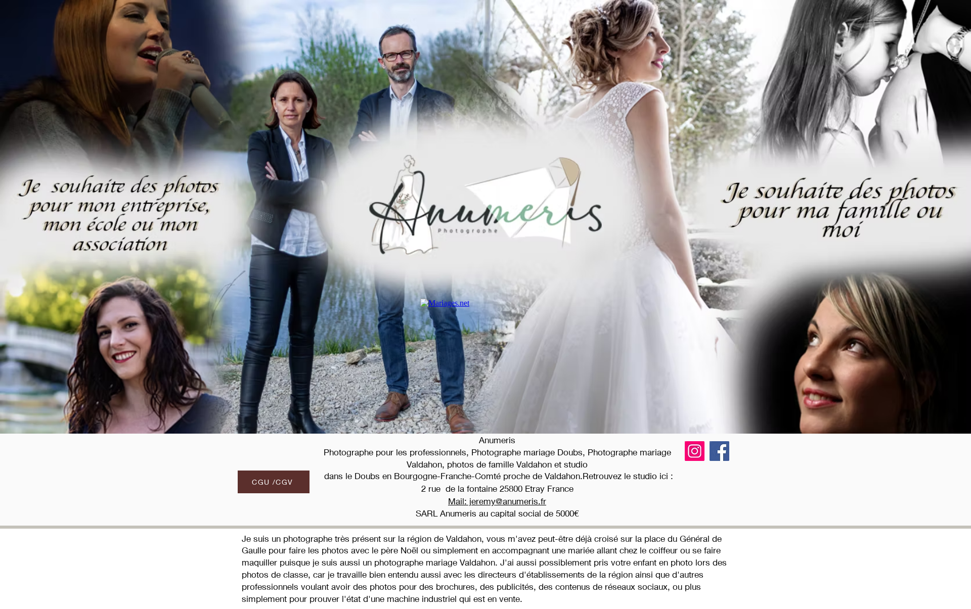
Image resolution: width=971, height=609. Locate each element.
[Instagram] (694, 451)
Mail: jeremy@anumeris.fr (497, 501)
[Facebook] (719, 451)
